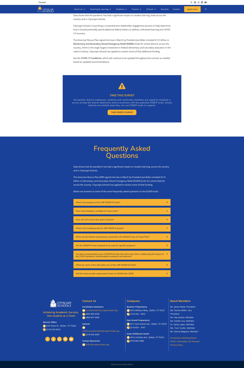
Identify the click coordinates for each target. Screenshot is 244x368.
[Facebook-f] (53, 339)
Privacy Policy (176, 345)
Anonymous (176, 338)
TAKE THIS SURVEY (122, 95)
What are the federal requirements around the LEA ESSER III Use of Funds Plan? (112, 237)
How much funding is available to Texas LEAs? (97, 211)
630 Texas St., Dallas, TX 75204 (61, 325)
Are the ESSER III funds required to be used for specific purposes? (105, 245)
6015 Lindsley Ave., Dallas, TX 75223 (147, 337)
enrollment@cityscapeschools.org (101, 310)
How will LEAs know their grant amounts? (95, 219)
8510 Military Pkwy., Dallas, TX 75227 (147, 310)
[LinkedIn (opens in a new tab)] (202, 2)
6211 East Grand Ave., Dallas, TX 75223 (148, 324)
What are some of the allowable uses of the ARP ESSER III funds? (106, 265)
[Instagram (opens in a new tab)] (198, 2)
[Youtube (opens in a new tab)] (205, 2)
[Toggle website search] (206, 9)
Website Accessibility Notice (122, 364)
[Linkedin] (65, 339)
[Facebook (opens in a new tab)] (195, 2)
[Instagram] (59, 339)
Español (42, 2)
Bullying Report (189, 338)
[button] (122, 202)
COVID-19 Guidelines (91, 58)
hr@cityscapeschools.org (97, 344)
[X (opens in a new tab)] (191, 2)
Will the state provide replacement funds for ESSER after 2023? (105, 273)
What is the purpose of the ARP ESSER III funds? (98, 202)
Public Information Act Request (185, 341)
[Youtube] (71, 339)
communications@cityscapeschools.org (100, 331)
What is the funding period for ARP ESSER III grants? (100, 228)
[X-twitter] (47, 339)
